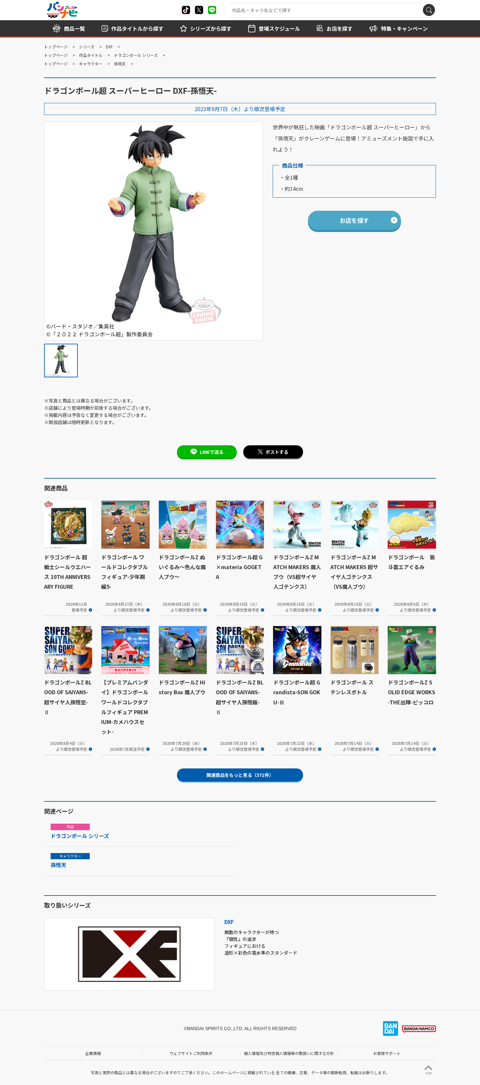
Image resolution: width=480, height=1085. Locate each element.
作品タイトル (91, 55)
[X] (186, 10)
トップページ (56, 46)
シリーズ (86, 46)
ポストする (276, 452)
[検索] (429, 10)
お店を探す (354, 220)
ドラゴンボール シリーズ (136, 55)
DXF (109, 46)
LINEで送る (211, 452)
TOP (428, 1073)
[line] (212, 10)
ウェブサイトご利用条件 (191, 1053)
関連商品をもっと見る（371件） (240, 775)
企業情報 (93, 1053)
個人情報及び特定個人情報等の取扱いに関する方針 (289, 1053)
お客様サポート (387, 1053)
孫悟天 (120, 63)
